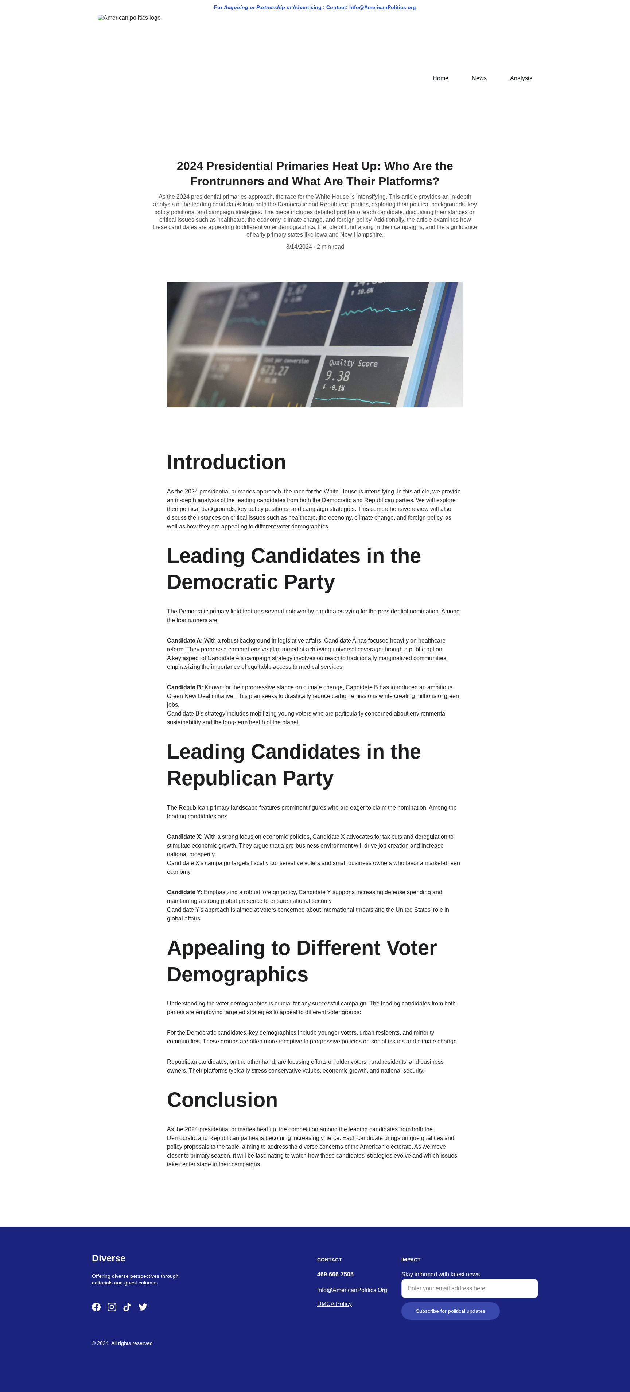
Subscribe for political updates (450, 1311)
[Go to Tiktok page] (127, 1307)
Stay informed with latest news (440, 1274)
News (479, 78)
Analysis (521, 78)
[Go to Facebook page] (96, 1307)
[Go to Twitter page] (143, 1307)
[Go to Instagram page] (112, 1307)
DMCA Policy (334, 1304)
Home (440, 78)
